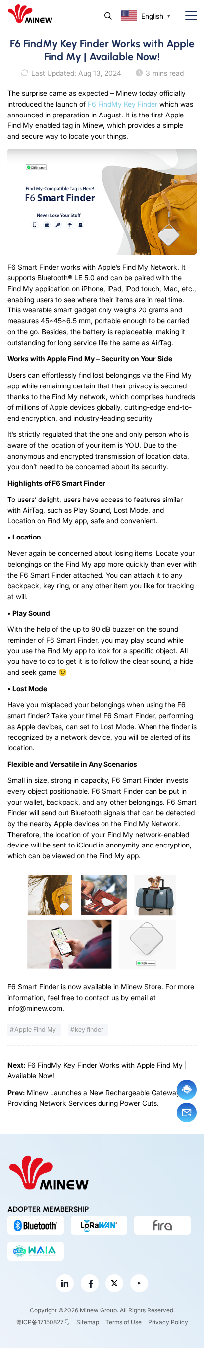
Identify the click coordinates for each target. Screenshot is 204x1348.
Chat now (187, 1090)
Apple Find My (35, 1029)
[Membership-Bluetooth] (35, 1225)
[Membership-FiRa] (162, 1225)
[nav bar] (187, 16)
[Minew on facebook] (90, 1283)
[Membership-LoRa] (99, 1225)
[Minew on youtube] (139, 1283)
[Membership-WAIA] (35, 1251)
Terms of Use (123, 1322)
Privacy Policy (168, 1322)
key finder (89, 1029)
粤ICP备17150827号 (43, 1322)
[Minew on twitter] (114, 1283)
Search (108, 16)
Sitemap (87, 1322)
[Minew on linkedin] (65, 1283)
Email (187, 1112)
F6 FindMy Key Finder (122, 104)
